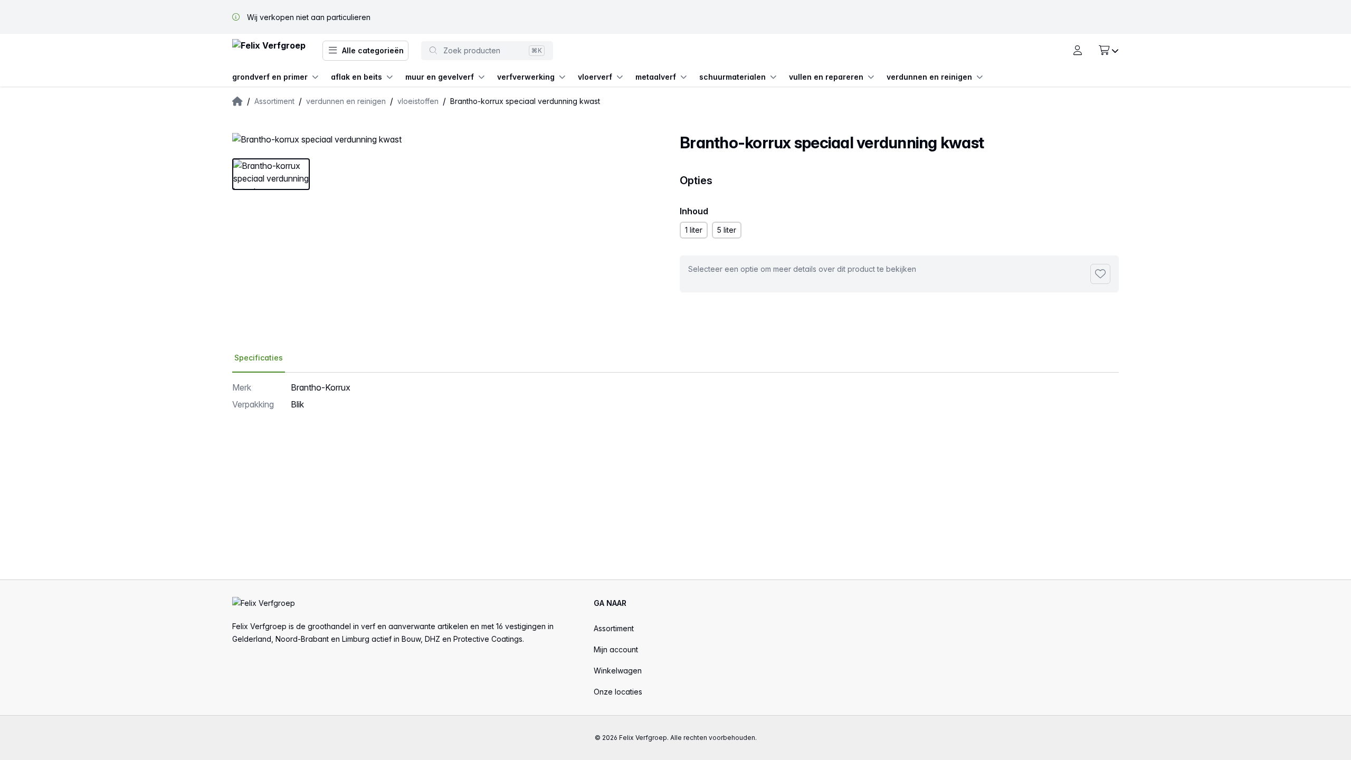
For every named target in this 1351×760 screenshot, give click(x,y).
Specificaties (258, 357)
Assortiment (614, 628)
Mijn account (616, 649)
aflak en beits (356, 76)
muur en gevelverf (439, 76)
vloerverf (595, 76)
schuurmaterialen (732, 76)
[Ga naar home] (269, 51)
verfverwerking (526, 76)
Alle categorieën (373, 50)
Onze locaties (618, 691)
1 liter (693, 229)
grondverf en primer (270, 76)
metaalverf (655, 76)
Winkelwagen (618, 670)
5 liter (726, 229)
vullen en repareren (826, 76)
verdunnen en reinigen (929, 76)
